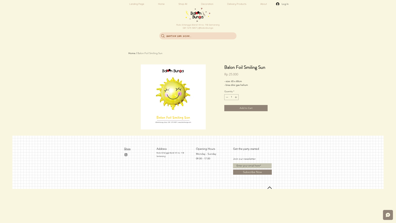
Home (131, 53)
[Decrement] (227, 97)
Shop (127, 149)
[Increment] (236, 97)
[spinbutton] (231, 97)
